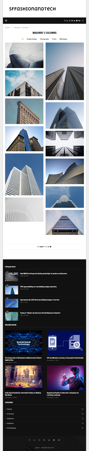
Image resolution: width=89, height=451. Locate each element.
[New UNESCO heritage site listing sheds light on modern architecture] (11, 277)
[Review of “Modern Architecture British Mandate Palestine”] (11, 316)
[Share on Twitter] (46, 247)
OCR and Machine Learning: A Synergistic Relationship (65, 358)
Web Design (63, 39)
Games (45, 409)
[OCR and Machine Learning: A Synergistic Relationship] (65, 343)
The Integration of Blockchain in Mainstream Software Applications (23, 359)
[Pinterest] (72, 20)
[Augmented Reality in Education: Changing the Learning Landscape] (65, 377)
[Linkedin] (74, 20)
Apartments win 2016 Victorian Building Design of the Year (39, 300)
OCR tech (45, 414)
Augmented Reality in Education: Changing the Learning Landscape (63, 394)
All (23, 39)
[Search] (83, 20)
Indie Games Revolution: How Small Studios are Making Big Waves (23, 394)
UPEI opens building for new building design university (38, 287)
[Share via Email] (50, 247)
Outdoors (45, 419)
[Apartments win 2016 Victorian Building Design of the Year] (11, 303)
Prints (54, 39)
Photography (44, 39)
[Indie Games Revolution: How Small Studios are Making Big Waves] (23, 377)
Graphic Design (32, 39)
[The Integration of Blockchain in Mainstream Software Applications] (23, 343)
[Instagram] (69, 20)
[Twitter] (67, 20)
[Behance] (79, 20)
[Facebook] (64, 20)
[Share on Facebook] (43, 247)
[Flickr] (76, 20)
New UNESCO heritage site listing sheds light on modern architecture (43, 274)
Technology (45, 428)
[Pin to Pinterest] (48, 247)
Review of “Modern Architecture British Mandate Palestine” (40, 313)
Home (7, 28)
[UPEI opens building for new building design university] (11, 290)
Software (45, 423)
